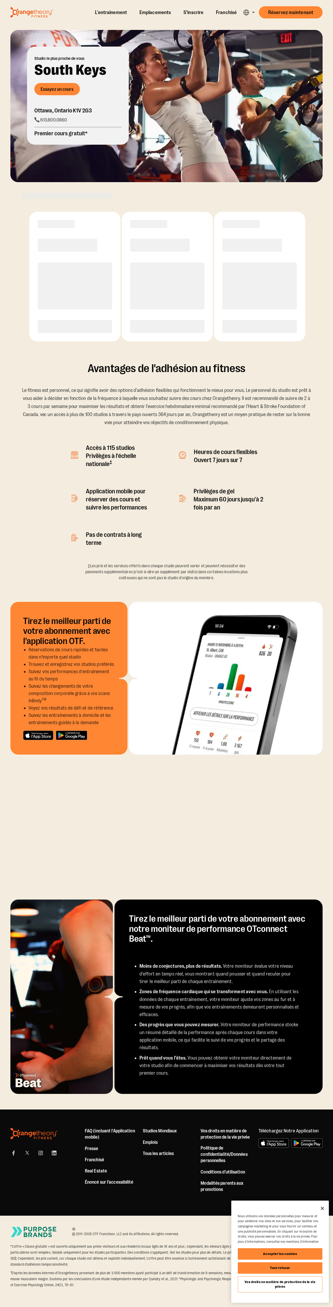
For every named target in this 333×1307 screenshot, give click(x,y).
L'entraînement (111, 12)
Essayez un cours (57, 89)
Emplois (150, 1142)
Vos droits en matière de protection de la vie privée (280, 1284)
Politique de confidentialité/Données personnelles (224, 1154)
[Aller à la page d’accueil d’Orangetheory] (31, 12)
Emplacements (155, 12)
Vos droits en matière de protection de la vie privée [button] (225, 1134)
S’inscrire (193, 12)
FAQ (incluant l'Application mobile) (110, 1134)
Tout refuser (280, 1268)
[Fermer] (322, 1208)
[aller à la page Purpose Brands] (33, 1232)
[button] (249, 12)
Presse (91, 1148)
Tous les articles (158, 1153)
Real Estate (96, 1171)
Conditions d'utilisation (223, 1172)
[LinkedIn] (54, 1153)
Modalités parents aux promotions (222, 1186)
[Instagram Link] (40, 1153)
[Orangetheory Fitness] (33, 1133)
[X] (27, 1153)
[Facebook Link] (13, 1153)
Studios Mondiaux (160, 1130)
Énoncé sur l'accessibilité (109, 1182)
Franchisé (226, 12)
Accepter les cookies (280, 1254)
